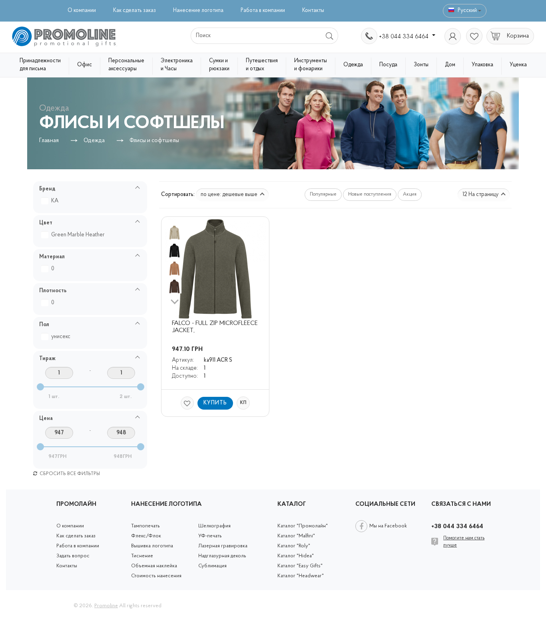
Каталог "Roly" (293, 546)
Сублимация (212, 566)
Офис (84, 65)
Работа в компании (263, 11)
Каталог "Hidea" (295, 556)
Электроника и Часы (177, 65)
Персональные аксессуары (126, 65)
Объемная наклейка (154, 566)
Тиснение (142, 556)
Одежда (353, 65)
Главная (49, 141)
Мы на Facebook (388, 526)
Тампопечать (145, 526)
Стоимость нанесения (156, 575)
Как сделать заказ (134, 11)
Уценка (518, 65)
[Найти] (330, 36)
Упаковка (482, 65)
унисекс (60, 337)
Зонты (421, 65)
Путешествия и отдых (262, 65)
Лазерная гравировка (222, 546)
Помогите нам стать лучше (463, 541)
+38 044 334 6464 (404, 37)
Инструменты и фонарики (310, 65)
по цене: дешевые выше (230, 195)
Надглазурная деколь (222, 556)
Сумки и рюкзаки (219, 65)
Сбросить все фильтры (69, 473)
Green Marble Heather (78, 235)
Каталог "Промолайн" (302, 526)
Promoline (106, 605)
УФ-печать (210, 536)
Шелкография (214, 526)
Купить (215, 403)
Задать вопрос (73, 556)
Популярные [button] (323, 194)
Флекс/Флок (146, 536)
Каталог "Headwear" (300, 575)
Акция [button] (409, 194)
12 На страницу (481, 195)
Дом (450, 65)
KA (54, 201)
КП (243, 402)
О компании (82, 11)
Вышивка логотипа (152, 546)
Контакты (313, 11)
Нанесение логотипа (198, 11)
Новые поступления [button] (369, 194)
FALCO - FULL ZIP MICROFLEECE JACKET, (215, 327)
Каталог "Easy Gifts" (300, 566)
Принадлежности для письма (40, 65)
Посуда (388, 65)
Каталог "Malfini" (296, 536)
